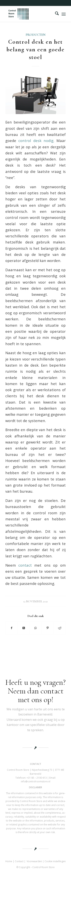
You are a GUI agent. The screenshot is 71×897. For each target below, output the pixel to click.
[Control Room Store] (29, 14)
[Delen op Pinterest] (47, 628)
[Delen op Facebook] (12, 628)
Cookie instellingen (55, 861)
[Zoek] (55, 14)
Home (8, 861)
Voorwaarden (34, 861)
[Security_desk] (35, 94)
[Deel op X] (24, 628)
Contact (19, 861)
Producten (36, 35)
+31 (37, 777)
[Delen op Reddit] (59, 628)
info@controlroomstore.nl (35, 781)
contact (25, 565)
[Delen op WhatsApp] (36, 628)
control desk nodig (35, 140)
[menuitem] (55, 14)
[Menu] (64, 14)
